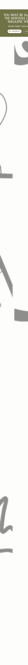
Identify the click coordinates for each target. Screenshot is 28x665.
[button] (14, 31)
